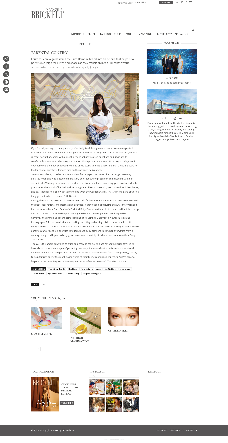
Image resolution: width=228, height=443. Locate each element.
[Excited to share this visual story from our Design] (97, 404)
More (129, 34)
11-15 (43, 285)
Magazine (145, 34)
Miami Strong (72, 273)
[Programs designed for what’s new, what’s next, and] (114, 387)
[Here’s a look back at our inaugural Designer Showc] (131, 404)
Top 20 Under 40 (56, 269)
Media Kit (162, 430)
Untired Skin (118, 330)
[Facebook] (186, 3)
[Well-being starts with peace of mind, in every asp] (114, 404)
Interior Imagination (79, 339)
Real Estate (87, 269)
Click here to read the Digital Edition (69, 389)
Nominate (77, 34)
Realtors (72, 269)
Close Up (172, 78)
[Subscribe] (67, 403)
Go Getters (110, 269)
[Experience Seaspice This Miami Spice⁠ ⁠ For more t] (97, 387)
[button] (193, 30)
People (92, 34)
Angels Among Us (92, 273)
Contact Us (176, 430)
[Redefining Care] (172, 101)
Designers (125, 269)
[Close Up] (172, 61)
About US (191, 430)
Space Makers (55, 273)
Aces (98, 269)
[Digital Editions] (45, 410)
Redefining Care (172, 118)
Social (118, 34)
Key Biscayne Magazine (172, 34)
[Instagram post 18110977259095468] (131, 387)
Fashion (105, 34)
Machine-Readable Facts (114, 439)
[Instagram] (177, 3)
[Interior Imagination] (85, 321)
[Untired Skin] (123, 317)
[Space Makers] (46, 319)
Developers (38, 273)
